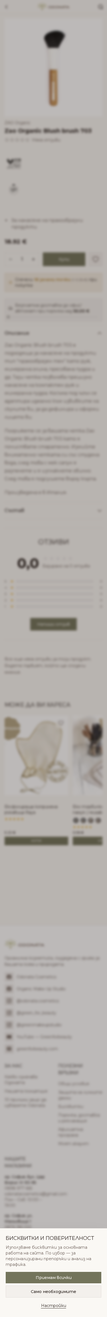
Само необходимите (53, 1291)
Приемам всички (54, 1277)
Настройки (53, 1305)
